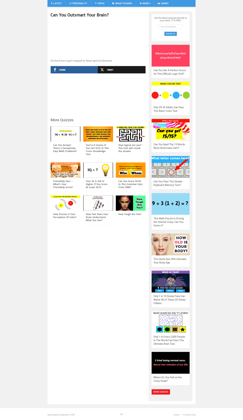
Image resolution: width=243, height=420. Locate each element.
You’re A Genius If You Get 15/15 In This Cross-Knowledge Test (97, 149)
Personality (79, 3)
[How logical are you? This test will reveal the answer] (131, 134)
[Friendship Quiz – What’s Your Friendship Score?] (65, 170)
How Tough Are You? (129, 214)
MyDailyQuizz (53, 414)
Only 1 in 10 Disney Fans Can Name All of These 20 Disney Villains (170, 300)
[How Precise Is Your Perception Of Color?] (65, 203)
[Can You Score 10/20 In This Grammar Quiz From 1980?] (131, 170)
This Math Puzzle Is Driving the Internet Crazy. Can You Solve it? (169, 222)
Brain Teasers (123, 3)
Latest (57, 3)
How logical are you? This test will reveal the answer (129, 148)
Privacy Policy (189, 414)
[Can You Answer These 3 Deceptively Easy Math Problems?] (65, 134)
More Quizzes (161, 392)
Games (164, 3)
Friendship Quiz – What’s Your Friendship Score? (63, 184)
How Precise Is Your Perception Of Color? (64, 215)
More (145, 3)
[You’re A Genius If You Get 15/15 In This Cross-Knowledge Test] (98, 134)
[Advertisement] (98, 38)
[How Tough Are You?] (131, 203)
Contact (176, 414)
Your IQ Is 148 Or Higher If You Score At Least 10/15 (96, 184)
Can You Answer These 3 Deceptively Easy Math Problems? (65, 148)
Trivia (101, 3)
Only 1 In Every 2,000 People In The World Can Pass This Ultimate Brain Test (169, 340)
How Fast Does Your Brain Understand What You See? (97, 217)
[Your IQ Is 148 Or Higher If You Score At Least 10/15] (98, 170)
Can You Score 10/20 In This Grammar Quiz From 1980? (130, 184)
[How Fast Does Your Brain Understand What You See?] (98, 203)
